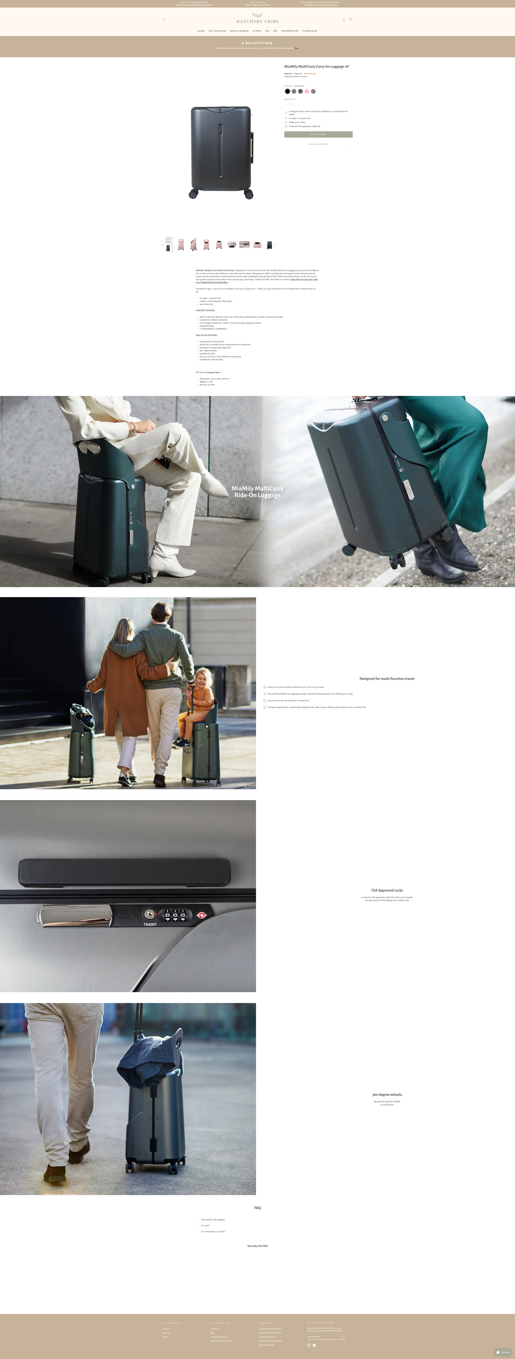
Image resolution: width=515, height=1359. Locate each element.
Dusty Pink (307, 91)
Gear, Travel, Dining (217, 31)
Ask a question (318, 144)
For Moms (257, 31)
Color (294, 86)
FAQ (212, 1333)
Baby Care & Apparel (239, 31)
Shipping (287, 77)
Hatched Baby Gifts (289, 31)
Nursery (201, 31)
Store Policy (166, 1333)
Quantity (290, 99)
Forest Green (300, 91)
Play (267, 31)
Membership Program (219, 1337)
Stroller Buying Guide (267, 1337)
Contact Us (215, 1329)
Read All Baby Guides (267, 1345)
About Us (165, 1329)
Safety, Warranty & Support (221, 1341)
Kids (275, 31)
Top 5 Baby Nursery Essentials (270, 1329)
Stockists (165, 1337)
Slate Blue (294, 91)
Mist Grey (313, 91)
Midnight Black (287, 91)
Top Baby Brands (309, 31)
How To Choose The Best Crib (270, 1333)
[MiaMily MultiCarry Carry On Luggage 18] (177, 1298)
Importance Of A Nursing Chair (270, 1341)
